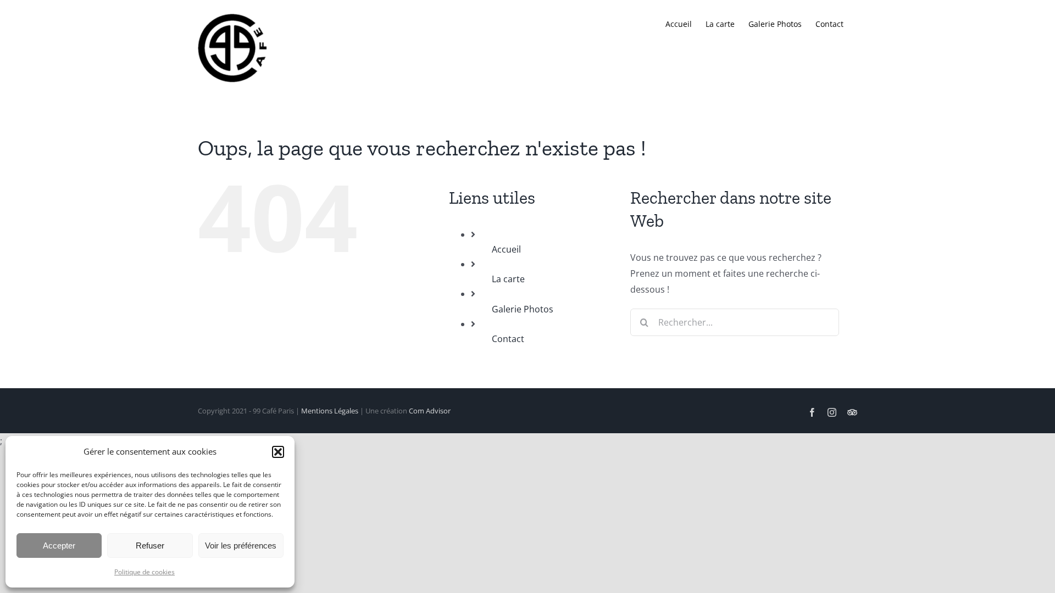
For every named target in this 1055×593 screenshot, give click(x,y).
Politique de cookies (144, 572)
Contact (508, 339)
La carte (508, 279)
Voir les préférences (240, 545)
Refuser (150, 545)
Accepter (59, 545)
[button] (278, 451)
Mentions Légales (329, 411)
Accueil (506, 249)
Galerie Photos (522, 309)
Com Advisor (430, 411)
